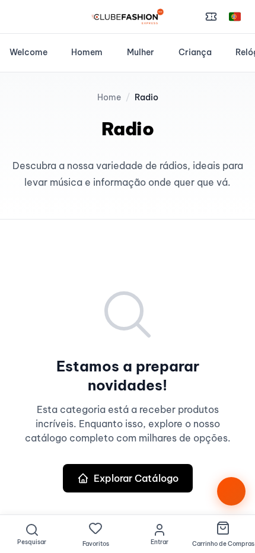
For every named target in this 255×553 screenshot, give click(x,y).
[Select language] (235, 16)
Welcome (28, 52)
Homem (87, 52)
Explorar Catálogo (136, 478)
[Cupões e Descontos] (211, 16)
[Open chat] (231, 491)
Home (109, 97)
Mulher (140, 52)
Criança (195, 52)
